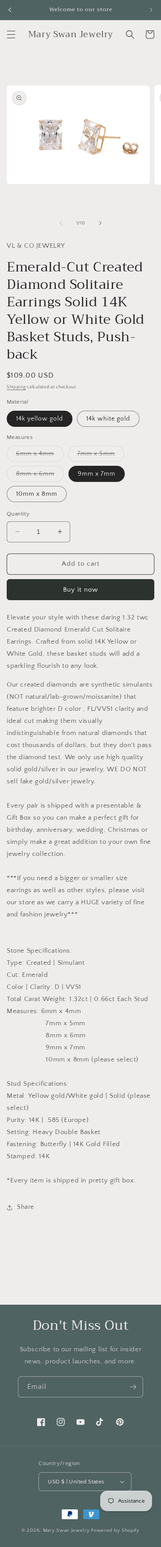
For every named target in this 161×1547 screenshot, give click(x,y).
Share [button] (25, 1207)
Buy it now (80, 589)
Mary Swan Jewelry (66, 1530)
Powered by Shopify (115, 1530)
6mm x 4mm (40, 456)
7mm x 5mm (100, 456)
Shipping (16, 387)
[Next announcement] (151, 10)
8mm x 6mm (40, 476)
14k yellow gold (39, 418)
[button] (11, 34)
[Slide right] (100, 223)
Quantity (18, 514)
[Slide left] (61, 223)
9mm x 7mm (96, 473)
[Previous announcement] (10, 10)
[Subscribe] (133, 1386)
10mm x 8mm (36, 494)
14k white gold (108, 418)
